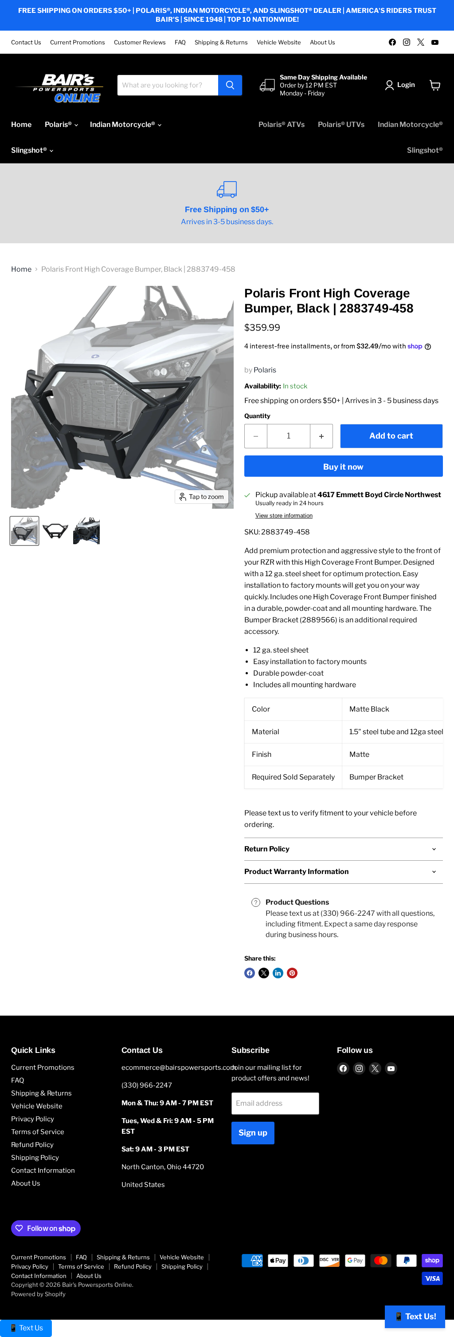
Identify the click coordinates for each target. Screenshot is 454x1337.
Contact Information (43, 1171)
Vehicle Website (279, 42)
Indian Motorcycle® (123, 124)
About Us (322, 42)
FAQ (180, 42)
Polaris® (59, 124)
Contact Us (26, 42)
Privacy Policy (32, 1119)
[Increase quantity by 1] (321, 436)
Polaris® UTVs (341, 124)
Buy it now (343, 466)
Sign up (253, 1132)
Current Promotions (77, 42)
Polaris (265, 370)
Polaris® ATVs (281, 124)
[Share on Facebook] (249, 973)
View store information (284, 516)
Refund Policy (32, 1145)
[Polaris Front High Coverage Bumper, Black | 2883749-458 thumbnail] (24, 531)
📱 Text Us (26, 1328)
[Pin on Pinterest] (292, 973)
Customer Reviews (140, 42)
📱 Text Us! (415, 1316)
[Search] (230, 85)
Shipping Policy (35, 1158)
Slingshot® (29, 150)
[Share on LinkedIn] (278, 973)
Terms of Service (37, 1132)
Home (21, 124)
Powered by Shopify (38, 1293)
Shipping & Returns (221, 42)
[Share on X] (263, 973)
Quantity (257, 415)
